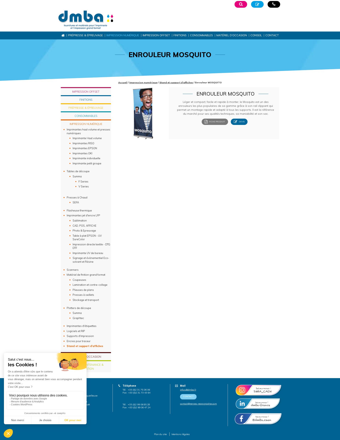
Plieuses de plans (83, 289)
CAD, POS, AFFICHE (84, 225)
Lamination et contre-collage (90, 284)
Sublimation (80, 220)
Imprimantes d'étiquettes (81, 325)
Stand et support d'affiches (176, 82)
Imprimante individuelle (86, 158)
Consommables (201, 35)
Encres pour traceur (79, 341)
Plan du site (160, 434)
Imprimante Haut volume (87, 138)
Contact (272, 35)
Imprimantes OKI (82, 153)
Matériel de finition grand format (86, 274)
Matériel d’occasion (231, 35)
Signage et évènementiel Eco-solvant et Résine (91, 259)
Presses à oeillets (83, 294)
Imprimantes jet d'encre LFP (83, 215)
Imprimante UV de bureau (88, 253)
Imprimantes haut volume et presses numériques (88, 131)
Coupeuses (79, 279)
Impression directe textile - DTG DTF (91, 246)
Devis (241, 121)
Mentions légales (181, 434)
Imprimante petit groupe (87, 163)
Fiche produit (217, 121)
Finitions (180, 35)
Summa (77, 176)
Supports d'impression (80, 336)
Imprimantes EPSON (85, 148)
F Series (83, 181)
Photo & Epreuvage (84, 230)
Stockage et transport (86, 299)
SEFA (76, 202)
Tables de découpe (78, 171)
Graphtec (78, 318)
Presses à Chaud (77, 197)
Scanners (73, 269)
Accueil (62, 35)
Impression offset (156, 35)
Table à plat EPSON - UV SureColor (87, 237)
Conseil (256, 35)
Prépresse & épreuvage (85, 35)
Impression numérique (122, 35)
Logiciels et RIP (76, 331)
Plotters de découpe (79, 308)
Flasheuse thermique (79, 210)
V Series (84, 186)
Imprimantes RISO (83, 143)
